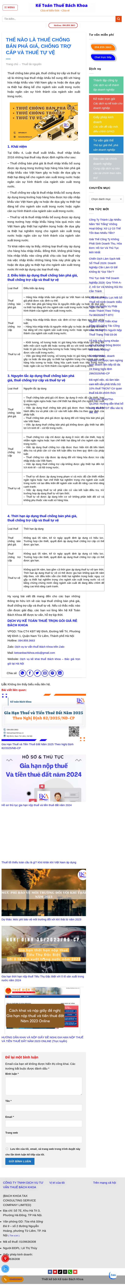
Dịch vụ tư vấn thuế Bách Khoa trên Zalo (39, 646)
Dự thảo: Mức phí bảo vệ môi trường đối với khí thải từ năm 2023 (41, 919)
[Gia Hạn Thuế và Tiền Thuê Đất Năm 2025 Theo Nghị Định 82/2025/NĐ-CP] (44, 717)
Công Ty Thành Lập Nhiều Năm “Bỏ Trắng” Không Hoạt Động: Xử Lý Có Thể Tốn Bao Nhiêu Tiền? (105, 226)
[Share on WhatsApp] (22, 673)
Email (9, 1117)
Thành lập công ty (105, 80)
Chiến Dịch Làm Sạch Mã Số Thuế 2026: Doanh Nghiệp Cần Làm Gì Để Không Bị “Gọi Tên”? (104, 265)
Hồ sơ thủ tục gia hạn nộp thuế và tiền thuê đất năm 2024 (37, 805)
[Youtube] (55, 1272)
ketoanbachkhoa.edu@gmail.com (34, 652)
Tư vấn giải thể (103, 140)
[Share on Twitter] (37, 673)
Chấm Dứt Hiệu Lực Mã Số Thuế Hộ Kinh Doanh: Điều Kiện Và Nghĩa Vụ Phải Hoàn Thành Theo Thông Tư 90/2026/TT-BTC (105, 306)
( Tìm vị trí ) (14, 1235)
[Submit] (119, 19)
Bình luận (12, 1073)
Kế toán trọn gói (104, 98)
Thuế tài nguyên (31, 64)
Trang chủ (12, 64)
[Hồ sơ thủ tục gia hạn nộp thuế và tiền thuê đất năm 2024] (44, 778)
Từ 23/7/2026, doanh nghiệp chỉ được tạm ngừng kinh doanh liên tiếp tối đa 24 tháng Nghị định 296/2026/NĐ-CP (106, 364)
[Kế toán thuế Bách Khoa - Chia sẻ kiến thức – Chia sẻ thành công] (62, 7)
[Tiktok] (60, 1272)
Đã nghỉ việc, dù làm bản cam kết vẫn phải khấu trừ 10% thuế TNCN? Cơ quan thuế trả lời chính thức (105, 386)
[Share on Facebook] (30, 673)
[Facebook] (50, 1272)
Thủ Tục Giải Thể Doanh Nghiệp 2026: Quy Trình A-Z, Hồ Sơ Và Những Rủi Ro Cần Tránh (106, 285)
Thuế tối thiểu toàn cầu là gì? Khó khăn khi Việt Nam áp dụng (39, 862)
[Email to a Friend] (44, 673)
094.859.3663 (26, 640)
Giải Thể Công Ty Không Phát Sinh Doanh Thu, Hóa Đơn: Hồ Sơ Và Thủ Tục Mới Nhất (105, 246)
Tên (8, 1101)
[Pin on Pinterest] (52, 673)
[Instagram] (65, 1272)
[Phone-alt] (70, 1272)
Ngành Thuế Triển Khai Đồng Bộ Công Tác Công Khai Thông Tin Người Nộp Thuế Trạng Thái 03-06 (105, 328)
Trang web (11, 1132)
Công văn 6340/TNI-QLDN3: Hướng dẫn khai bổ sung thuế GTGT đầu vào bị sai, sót (106, 406)
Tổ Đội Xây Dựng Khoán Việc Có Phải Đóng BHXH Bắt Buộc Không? (105, 345)
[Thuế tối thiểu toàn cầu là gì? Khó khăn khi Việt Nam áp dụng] (44, 835)
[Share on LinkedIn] (60, 673)
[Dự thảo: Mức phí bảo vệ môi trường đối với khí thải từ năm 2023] (44, 892)
